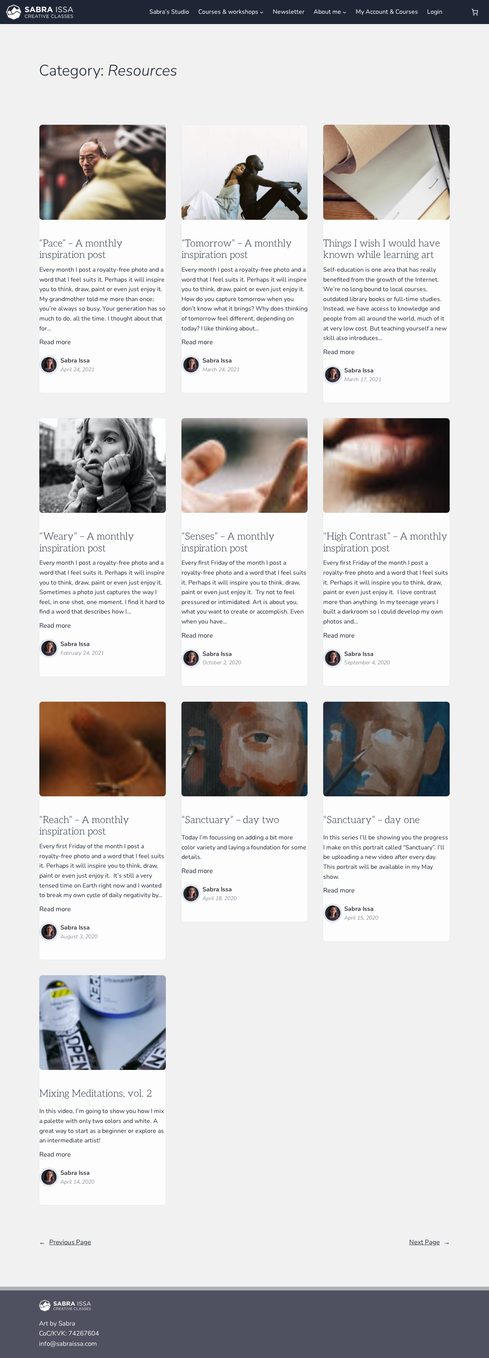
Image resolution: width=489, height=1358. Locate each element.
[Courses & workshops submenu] (262, 12)
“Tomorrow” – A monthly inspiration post (236, 249)
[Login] (456, 12)
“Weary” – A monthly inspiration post (86, 542)
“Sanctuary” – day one (371, 820)
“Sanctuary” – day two (230, 820)
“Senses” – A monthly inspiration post (228, 542)
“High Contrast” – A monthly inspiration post (385, 542)
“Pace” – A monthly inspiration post (81, 249)
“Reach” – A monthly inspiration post (84, 826)
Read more (55, 342)
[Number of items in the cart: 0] (475, 12)
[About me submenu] (345, 12)
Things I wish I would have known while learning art (381, 249)
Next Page (429, 1242)
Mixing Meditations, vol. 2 (95, 1094)
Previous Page (65, 1242)
